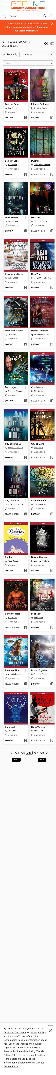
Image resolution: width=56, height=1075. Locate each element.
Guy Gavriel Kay (40, 504)
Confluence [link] (37, 387)
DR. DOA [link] (35, 217)
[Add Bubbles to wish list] (25, 571)
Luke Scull (12, 334)
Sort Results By (10, 54)
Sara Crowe (12, 731)
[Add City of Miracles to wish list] (25, 458)
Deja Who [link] (36, 274)
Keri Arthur (38, 448)
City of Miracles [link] (13, 444)
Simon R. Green (40, 221)
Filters (7, 63)
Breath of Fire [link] (12, 670)
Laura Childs (13, 278)
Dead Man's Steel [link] (14, 331)
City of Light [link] (37, 444)
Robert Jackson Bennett (16, 448)
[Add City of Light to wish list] (51, 458)
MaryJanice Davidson (42, 278)
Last (42, 760)
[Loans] (45, 16)
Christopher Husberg (42, 164)
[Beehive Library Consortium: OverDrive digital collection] (28, 6)
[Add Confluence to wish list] (51, 401)
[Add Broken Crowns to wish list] (51, 571)
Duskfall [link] (35, 161)
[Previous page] (11, 753)
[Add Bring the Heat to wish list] (25, 627)
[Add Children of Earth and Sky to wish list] (51, 514)
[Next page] (47, 753)
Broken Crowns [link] (39, 557)
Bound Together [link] (39, 670)
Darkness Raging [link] (39, 331)
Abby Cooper (13, 561)
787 (36, 753)
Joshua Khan (13, 221)
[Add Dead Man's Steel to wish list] (25, 344)
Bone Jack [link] (10, 727)
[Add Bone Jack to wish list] (25, 741)
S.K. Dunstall (39, 391)
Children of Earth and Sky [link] (40, 500)
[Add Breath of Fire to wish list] (25, 684)
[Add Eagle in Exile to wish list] (25, 175)
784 (16, 753)
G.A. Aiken (12, 108)
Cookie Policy (11, 1066)
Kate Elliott (38, 731)
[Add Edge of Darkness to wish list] (51, 118)
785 (22, 753)
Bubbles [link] (9, 557)
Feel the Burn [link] (12, 104)
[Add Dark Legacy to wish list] (25, 401)
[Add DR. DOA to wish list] (51, 231)
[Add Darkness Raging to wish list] (51, 344)
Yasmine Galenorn (41, 334)
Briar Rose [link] (36, 614)
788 (41, 753)
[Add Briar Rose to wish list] (51, 627)
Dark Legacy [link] (11, 387)
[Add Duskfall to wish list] (51, 175)
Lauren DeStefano (41, 561)
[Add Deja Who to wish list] (51, 288)
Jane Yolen (38, 617)
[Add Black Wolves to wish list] (51, 741)
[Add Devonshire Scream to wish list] (25, 288)
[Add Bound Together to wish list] (51, 684)
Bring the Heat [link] (12, 614)
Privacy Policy (38, 1032)
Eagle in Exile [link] (12, 161)
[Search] (4, 16)
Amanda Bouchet (15, 674)
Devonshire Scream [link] (14, 274)
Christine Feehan (41, 108)
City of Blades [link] (12, 500)
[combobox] (22, 16)
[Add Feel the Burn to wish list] (25, 118)
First (16, 760)
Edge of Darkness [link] (40, 104)
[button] (46, 44)
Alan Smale (12, 164)
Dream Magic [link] (11, 217)
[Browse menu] (51, 16)
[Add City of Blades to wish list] (25, 514)
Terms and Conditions (15, 1032)
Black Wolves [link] (38, 727)
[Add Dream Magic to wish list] (25, 231)
